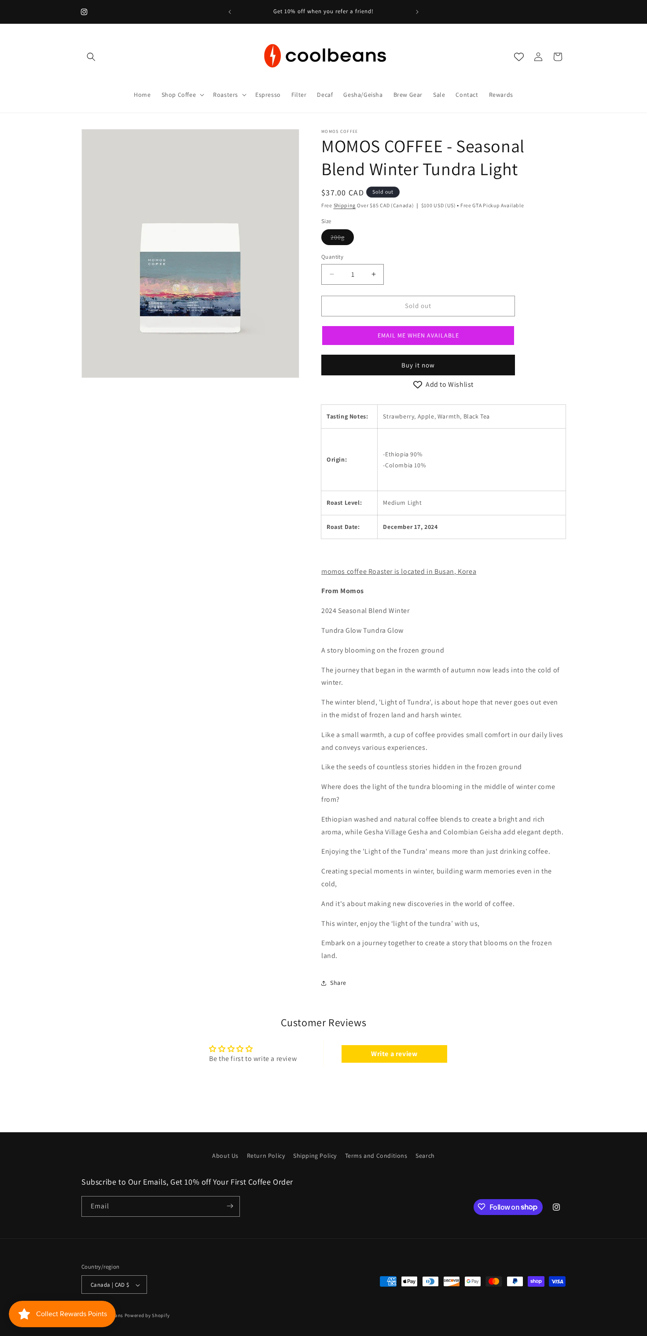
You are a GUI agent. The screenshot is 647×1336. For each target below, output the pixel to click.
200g (342, 239)
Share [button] (338, 983)
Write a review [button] (394, 1053)
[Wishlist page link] (519, 57)
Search (425, 1156)
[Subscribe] (229, 1206)
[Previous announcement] (229, 12)
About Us (225, 1156)
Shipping (345, 205)
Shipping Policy (315, 1156)
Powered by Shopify (147, 1316)
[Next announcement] (417, 12)
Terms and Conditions (376, 1156)
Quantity (332, 257)
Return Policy (266, 1156)
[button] (91, 56)
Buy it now (418, 365)
